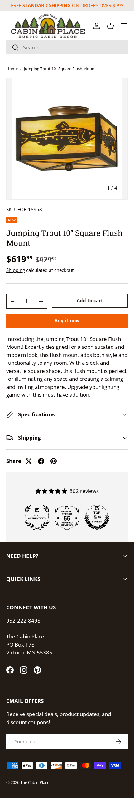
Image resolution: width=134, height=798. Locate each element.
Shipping (15, 270)
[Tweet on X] (28, 461)
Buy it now (67, 320)
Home (12, 69)
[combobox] (67, 47)
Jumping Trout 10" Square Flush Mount (60, 69)
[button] (110, 26)
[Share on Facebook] (41, 461)
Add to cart (90, 300)
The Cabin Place (34, 782)
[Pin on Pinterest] (53, 461)
